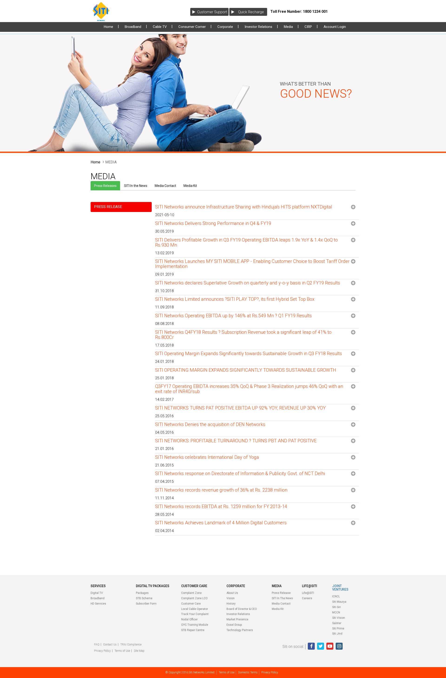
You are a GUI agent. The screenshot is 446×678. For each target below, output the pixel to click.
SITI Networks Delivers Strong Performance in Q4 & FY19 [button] (213, 223)
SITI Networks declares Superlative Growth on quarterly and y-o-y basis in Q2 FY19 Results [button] (247, 283)
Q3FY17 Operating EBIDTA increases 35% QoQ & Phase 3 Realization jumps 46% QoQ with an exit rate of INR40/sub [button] (249, 389)
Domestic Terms (248, 672)
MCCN (336, 612)
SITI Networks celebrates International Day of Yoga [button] (207, 457)
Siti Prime (338, 628)
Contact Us (110, 644)
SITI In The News (282, 598)
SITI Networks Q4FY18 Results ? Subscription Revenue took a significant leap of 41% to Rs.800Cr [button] (243, 335)
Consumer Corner (192, 27)
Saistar (336, 623)
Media (288, 27)
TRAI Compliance (130, 644)
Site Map (139, 650)
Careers (307, 598)
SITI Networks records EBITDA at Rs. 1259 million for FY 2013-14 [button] (221, 506)
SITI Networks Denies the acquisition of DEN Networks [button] (210, 424)
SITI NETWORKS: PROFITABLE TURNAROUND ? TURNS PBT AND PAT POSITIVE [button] (236, 440)
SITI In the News (135, 186)
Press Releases (105, 186)
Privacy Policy (102, 650)
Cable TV (160, 27)
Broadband (133, 27)
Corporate (225, 27)
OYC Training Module (194, 624)
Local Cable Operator (194, 609)
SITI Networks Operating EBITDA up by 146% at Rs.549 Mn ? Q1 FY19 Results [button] (233, 315)
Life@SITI (308, 593)
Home (108, 27)
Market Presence (237, 619)
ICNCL (336, 596)
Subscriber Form (146, 603)
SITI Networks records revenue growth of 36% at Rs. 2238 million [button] (221, 490)
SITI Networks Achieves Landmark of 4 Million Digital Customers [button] (221, 523)
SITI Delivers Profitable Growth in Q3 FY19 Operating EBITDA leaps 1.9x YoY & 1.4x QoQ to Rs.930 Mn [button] (246, 242)
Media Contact (165, 186)
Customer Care (191, 603)
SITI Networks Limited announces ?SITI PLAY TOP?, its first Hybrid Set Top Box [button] (235, 299)
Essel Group (234, 624)
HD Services (98, 603)
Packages (142, 593)
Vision (230, 598)
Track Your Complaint (195, 614)
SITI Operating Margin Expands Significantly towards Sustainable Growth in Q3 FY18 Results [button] (248, 353)
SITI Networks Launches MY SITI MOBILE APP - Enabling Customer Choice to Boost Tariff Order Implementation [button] (252, 264)
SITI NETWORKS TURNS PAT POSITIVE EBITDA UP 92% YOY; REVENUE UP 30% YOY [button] (240, 408)
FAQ (96, 644)
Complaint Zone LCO (194, 598)
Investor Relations (258, 27)
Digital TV (97, 593)
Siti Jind (337, 633)
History (231, 603)
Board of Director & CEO (241, 609)
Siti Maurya (339, 601)
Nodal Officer (189, 619)
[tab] (257, 212)
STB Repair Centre (192, 630)
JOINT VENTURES (340, 587)
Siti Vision (338, 617)
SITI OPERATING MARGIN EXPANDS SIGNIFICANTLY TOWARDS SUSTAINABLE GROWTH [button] (245, 370)
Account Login (335, 27)
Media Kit (190, 186)
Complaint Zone (191, 593)
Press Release (281, 593)
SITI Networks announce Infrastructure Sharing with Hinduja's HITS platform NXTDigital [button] (243, 207)
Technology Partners (239, 630)
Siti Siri (336, 607)
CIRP (308, 27)
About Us (232, 593)
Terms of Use (122, 650)
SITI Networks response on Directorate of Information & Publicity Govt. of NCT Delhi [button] (240, 473)
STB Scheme (144, 598)
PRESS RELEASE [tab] (108, 207)
